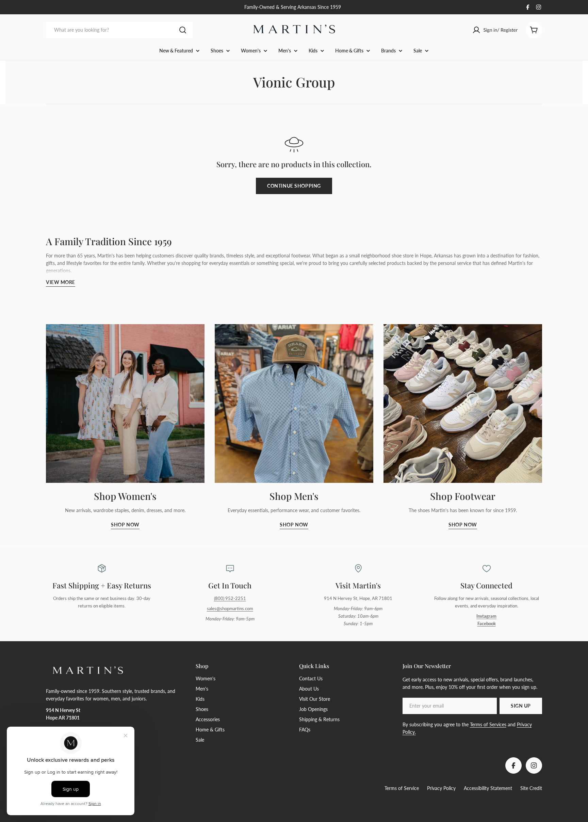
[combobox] (119, 30)
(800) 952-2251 (230, 598)
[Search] (183, 30)
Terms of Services (488, 724)
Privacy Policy (441, 788)
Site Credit (531, 788)
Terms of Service (402, 788)
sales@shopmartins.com (230, 608)
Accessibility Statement (488, 788)
